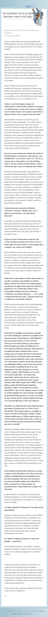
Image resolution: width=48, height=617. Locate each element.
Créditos (41, 611)
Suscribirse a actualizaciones (25, 613)
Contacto (14, 613)
